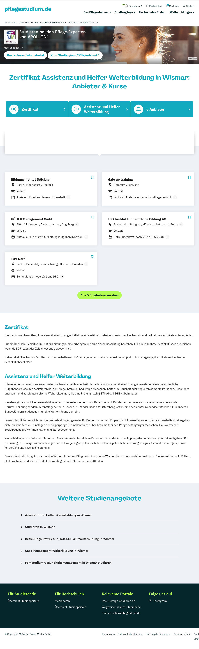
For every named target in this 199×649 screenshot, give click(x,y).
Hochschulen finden (152, 12)
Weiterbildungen (181, 12)
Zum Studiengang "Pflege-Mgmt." (75, 55)
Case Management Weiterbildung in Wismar (56, 551)
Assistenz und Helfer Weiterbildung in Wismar (58, 515)
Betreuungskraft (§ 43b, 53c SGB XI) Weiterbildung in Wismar (69, 539)
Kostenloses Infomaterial (25, 55)
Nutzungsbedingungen (158, 634)
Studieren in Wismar (40, 527)
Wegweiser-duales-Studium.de (121, 607)
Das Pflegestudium (96, 12)
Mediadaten (62, 601)
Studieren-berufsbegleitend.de (121, 613)
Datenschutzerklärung (130, 634)
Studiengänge (124, 12)
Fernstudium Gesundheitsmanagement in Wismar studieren (68, 562)
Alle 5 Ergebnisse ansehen (99, 295)
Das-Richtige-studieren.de (118, 601)
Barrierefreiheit (182, 634)
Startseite (10, 22)
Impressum (108, 634)
